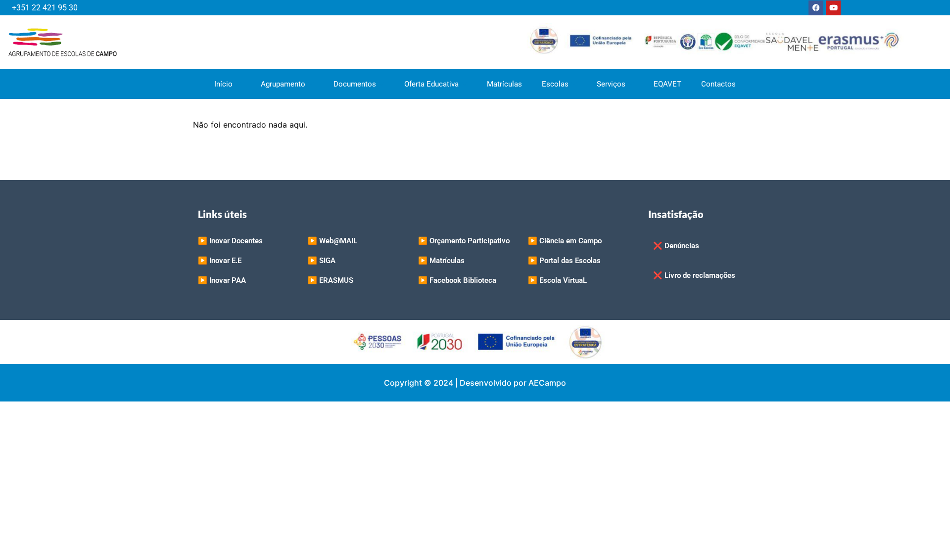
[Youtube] (833, 7)
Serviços (611, 84)
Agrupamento (283, 84)
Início (223, 84)
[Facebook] (815, 7)
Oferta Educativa (431, 84)
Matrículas (504, 84)
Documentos (354, 84)
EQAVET (667, 84)
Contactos (718, 84)
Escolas (555, 84)
